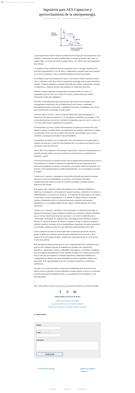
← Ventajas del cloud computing (45, 368)
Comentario (40, 340)
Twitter (67, 292)
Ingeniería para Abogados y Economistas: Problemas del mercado (68, 307)
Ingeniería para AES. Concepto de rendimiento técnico (67, 304)
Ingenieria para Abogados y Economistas (76, 18)
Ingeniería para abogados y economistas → (88, 370)
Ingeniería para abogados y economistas (67, 300)
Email (75, 292)
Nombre (38, 325)
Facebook (60, 292)
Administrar (82, 389)
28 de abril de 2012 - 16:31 (52, 18)
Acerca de (52, 389)
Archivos (67, 389)
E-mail (43, 332)
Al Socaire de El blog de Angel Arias (20, 2)
